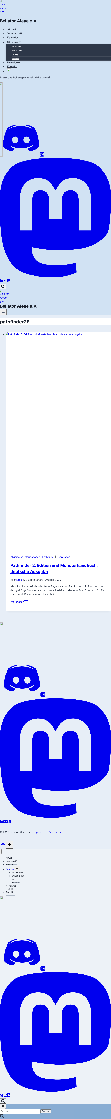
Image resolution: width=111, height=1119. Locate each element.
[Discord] (21, 155)
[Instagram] (42, 155)
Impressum (39, 832)
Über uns (10, 869)
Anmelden (10, 892)
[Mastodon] (55, 276)
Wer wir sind (16, 46)
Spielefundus (17, 50)
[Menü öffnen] (3, 312)
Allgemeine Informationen (25, 557)
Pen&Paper (63, 557)
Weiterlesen (19, 601)
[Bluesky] (1, 281)
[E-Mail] (5, 281)
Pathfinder (48, 557)
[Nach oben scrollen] (3, 845)
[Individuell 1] (1, 970)
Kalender (10, 864)
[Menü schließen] (1, 851)
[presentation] (58, 441)
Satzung (15, 54)
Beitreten (15, 59)
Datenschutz (55, 832)
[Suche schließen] (3, 1106)
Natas (18, 579)
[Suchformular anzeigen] (3, 286)
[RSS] (8, 281)
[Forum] (1, 155)
